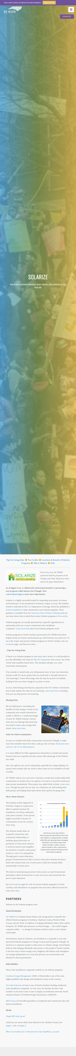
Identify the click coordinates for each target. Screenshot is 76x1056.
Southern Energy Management (18, 976)
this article (62, 616)
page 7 (23, 1025)
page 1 (9, 1025)
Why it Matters (40, 563)
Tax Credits (33, 560)
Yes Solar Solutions (14, 985)
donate (67, 16)
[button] (71, 9)
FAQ (53, 563)
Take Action (49, 2)
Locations (10, 644)
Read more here (18, 728)
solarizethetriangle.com (16, 594)
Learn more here (23, 628)
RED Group (11, 1001)
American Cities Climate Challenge (45, 613)
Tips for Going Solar (15, 560)
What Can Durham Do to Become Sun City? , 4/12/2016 (32, 1031)
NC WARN (10, 916)
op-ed (15, 1016)
